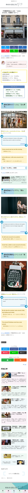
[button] (25, 261)
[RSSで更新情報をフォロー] (20, 360)
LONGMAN (22, 143)
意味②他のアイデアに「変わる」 (13, 93)
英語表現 (7, 55)
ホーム (2, 55)
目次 (12, 86)
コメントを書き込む (14, 473)
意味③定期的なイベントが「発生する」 (14, 95)
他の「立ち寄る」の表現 (12, 91)
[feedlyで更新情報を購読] (7, 360)
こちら (3, 172)
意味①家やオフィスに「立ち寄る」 (13, 89)
